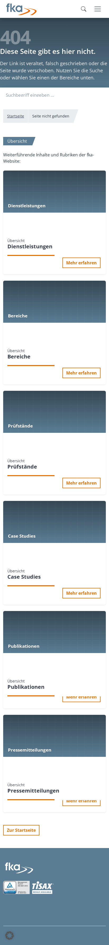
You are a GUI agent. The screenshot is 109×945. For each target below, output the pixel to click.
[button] (9, 935)
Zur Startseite (21, 830)
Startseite (15, 116)
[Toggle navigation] (97, 9)
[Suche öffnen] (83, 9)
